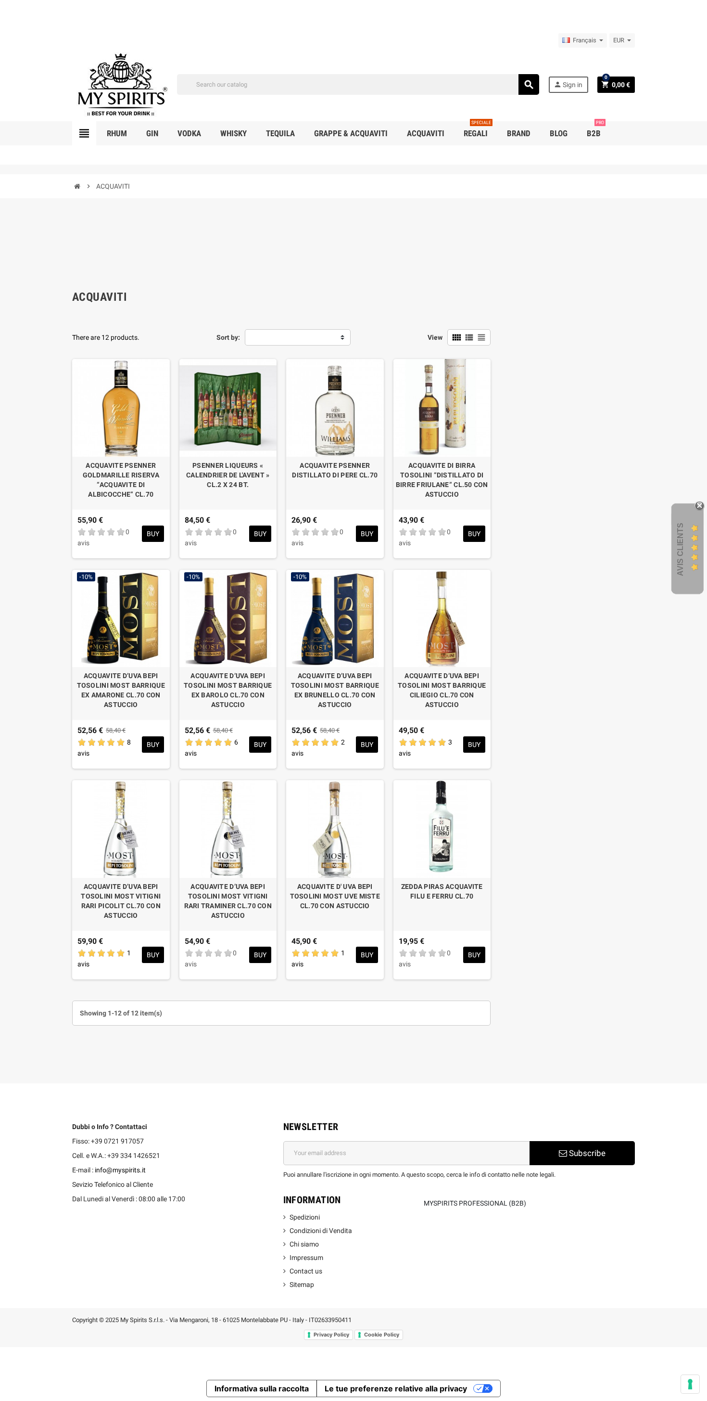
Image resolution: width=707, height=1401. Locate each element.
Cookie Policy (381, 1334)
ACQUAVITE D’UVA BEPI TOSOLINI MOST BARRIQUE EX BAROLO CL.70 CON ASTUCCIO (228, 690)
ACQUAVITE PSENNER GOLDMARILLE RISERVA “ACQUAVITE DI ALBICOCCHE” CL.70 (121, 480)
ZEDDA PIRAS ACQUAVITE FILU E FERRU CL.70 (442, 891)
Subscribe (586, 1153)
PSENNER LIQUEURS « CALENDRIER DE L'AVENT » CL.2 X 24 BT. (227, 475)
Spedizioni (305, 1217)
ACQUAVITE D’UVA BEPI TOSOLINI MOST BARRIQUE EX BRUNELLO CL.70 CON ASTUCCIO (335, 690)
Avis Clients (680, 549)
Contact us (306, 1271)
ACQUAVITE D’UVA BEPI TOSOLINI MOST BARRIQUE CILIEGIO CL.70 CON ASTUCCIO (442, 690)
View (435, 337)
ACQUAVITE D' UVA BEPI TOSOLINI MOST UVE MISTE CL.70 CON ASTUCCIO (335, 896)
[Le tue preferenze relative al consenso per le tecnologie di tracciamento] (690, 1384)
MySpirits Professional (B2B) (475, 1203)
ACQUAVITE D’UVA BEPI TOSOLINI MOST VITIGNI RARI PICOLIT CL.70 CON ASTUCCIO (121, 901)
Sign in (568, 84)
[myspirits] (120, 84)
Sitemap (302, 1284)
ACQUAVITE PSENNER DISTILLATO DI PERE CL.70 (335, 470)
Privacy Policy (331, 1334)
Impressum (306, 1257)
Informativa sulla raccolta (262, 1388)
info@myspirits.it (120, 1170)
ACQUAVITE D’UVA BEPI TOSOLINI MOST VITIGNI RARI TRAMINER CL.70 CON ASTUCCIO (228, 901)
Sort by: (228, 337)
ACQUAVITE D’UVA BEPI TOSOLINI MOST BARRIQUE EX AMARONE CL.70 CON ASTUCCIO (121, 690)
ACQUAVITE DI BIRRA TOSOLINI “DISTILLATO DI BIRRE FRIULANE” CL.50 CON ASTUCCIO (442, 480)
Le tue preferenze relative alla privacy (396, 1388)
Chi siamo (304, 1244)
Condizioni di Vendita (321, 1230)
